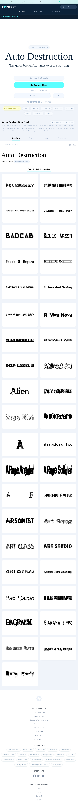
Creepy (48, 113)
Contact (39, 796)
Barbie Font (39, 735)
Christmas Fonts (8, 760)
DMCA (39, 800)
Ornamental (46, 108)
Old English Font (21, 765)
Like (33, 96)
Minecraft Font (39, 716)
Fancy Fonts (53, 750)
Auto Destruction (49, 126)
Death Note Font (39, 712)
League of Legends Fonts (53, 760)
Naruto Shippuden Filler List (39, 765)
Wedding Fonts (23, 760)
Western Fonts (36, 760)
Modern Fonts (34, 755)
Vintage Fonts (47, 755)
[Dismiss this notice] (76, 2)
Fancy (26, 108)
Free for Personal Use (12, 108)
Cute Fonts (22, 755)
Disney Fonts (57, 765)
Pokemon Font (39, 724)
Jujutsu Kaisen (39, 728)
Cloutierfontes (59, 122)
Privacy (39, 788)
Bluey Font (39, 732)
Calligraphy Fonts (13, 750)
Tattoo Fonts (65, 750)
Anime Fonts (70, 760)
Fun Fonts (71, 755)
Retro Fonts (60, 755)
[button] (68, 7)
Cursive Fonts (27, 750)
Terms (39, 792)
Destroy (35, 108)
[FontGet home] (8, 7)
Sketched (69, 108)
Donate (70, 122)
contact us (60, 2)
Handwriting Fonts (9, 755)
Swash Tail (58, 108)
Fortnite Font (39, 739)
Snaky (28, 113)
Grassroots (38, 113)
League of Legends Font (39, 720)
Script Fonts (41, 750)
